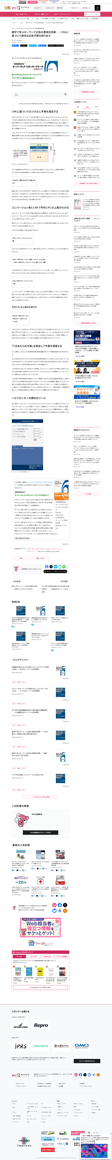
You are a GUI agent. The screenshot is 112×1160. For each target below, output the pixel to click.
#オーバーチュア (56, 549)
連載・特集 (59, 8)
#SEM (42, 549)
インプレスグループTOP (86, 1086)
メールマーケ (16, 1122)
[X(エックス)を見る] (85, 1074)
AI (32, 18)
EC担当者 (43, 2)
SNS (37, 18)
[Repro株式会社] (41, 1025)
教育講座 (74, 3)
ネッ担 (30, 910)
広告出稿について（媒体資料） (45, 1083)
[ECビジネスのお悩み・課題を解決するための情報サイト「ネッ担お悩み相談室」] (48, 1150)
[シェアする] (46, 566)
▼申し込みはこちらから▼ (88, 1143)
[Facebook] (60, 905)
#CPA (29, 549)
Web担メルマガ (49, 8)
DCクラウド (77, 1)
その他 (43, 1122)
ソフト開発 (68, 1)
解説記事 (94, 1103)
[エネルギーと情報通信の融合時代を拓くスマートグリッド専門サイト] (78, 1139)
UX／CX (29, 1116)
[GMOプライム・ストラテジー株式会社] (82, 1046)
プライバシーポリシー (21, 1086)
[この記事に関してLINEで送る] (63, 566)
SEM (28, 1122)
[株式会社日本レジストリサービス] (20, 1046)
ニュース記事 (95, 1106)
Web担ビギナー (38, 8)
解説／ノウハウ (61, 1103)
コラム (59, 1109)
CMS (73, 18)
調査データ (60, 1106)
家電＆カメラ (47, 956)
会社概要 (61, 1086)
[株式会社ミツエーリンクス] (20, 1025)
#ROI (37, 549)
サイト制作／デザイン (63, 18)
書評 (75, 1106)
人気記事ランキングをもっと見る (88, 183)
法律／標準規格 (17, 1116)
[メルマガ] (54, 905)
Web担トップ (15, 22)
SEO (14, 18)
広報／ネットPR (17, 1119)
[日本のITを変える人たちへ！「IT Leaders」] (63, 1139)
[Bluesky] (89, 1074)
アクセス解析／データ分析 (48, 18)
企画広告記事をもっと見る (88, 323)
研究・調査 (83, 1)
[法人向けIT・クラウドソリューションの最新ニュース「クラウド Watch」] (48, 1139)
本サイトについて (20, 1083)
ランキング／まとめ (62, 1115)
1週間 (87, 107)
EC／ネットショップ (31, 1119)
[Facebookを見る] (80, 1074)
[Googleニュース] (60, 911)
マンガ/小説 (77, 1109)
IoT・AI (72, 1)
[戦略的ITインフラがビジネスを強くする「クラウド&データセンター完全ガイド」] (48, 1134)
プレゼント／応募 (96, 1109)
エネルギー (64, 3)
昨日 (78, 107)
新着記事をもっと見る (88, 92)
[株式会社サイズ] (61, 1046)
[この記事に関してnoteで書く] (59, 567)
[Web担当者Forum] (20, 1076)
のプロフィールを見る (40, 832)
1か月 (96, 107)
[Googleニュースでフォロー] (93, 1074)
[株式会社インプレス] (24, 1142)
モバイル (44, 1119)
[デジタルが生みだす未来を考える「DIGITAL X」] (63, 1145)
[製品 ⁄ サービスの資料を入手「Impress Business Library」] (48, 1145)
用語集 (93, 1112)
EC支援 (78, 3)
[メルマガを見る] (76, 1074)
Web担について (75, 8)
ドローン (69, 3)
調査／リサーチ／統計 (82, 18)
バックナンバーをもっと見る (42, 797)
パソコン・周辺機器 (61, 956)
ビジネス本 (33, 956)
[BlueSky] (54, 911)
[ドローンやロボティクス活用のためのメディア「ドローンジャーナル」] (78, 1145)
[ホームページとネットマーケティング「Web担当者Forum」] (78, 1134)
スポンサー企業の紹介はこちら (87, 1061)
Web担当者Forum (20, 8)
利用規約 (82, 1083)
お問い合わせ (62, 1083)
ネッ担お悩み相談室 (38, 910)
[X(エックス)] (65, 905)
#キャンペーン (31, 551)
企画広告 (22, 22)
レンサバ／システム (46, 1116)
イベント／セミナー (78, 1112)
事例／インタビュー (78, 1103)
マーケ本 (19, 956)
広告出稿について (87, 8)
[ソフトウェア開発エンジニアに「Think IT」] (63, 1134)
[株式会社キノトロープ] (41, 1046)
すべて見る (88, 494)
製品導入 (54, 2)
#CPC (33, 549)
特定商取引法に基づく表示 (44, 1086)
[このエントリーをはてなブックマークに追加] (55, 566)
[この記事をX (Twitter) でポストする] (51, 566)
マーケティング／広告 (23, 18)
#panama (48, 549)
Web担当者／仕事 (96, 18)
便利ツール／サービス (63, 1112)
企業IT (63, 1)
